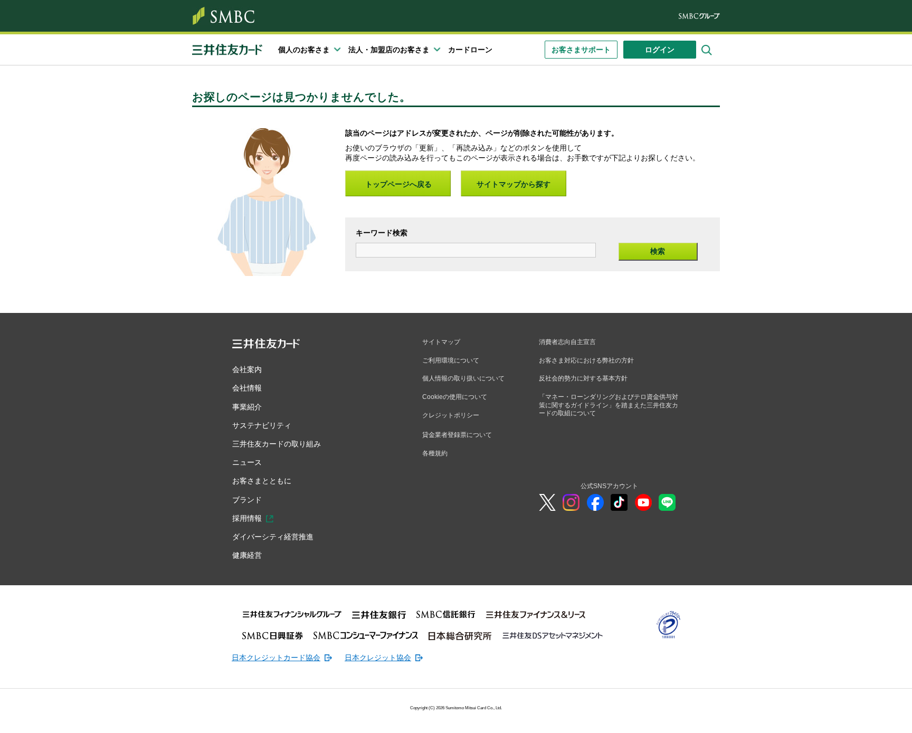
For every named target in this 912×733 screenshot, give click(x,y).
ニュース (247, 462)
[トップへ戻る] (843, 717)
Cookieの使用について (454, 397)
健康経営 (247, 555)
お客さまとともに (261, 481)
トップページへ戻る (398, 184)
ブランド (247, 500)
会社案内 (247, 369)
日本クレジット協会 (378, 657)
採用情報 (247, 518)
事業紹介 (247, 407)
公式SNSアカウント (609, 486)
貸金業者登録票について (457, 435)
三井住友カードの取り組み (276, 444)
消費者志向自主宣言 (567, 342)
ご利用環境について (450, 360)
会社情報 (247, 388)
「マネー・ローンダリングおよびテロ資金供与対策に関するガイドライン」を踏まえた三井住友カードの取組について (608, 405)
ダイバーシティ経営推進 (273, 536)
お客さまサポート (581, 49)
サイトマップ (441, 342)
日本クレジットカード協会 (276, 657)
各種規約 (435, 453)
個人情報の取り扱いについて (463, 378)
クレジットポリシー (450, 415)
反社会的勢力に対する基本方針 (583, 378)
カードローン (470, 49)
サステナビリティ (261, 425)
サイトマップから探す (513, 184)
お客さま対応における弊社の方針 (586, 360)
